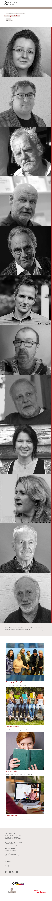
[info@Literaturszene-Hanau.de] (6, 872)
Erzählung (9, 20)
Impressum (7, 859)
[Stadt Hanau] (12, 890)
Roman (9, 19)
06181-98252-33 (12, 854)
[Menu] (47, 8)
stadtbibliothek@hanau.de (15, 845)
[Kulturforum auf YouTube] (17, 872)
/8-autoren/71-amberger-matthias (15, 13)
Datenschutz (8, 861)
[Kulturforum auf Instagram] (13, 872)
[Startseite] (10, 3)
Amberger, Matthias (13, 16)
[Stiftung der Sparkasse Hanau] (40, 890)
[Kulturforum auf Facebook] (10, 872)
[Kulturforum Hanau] (18, 882)
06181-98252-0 (12, 843)
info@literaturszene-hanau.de (16, 855)
